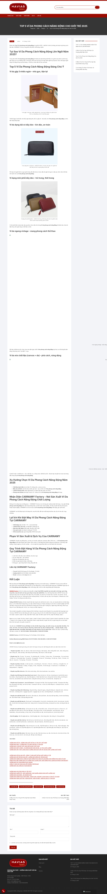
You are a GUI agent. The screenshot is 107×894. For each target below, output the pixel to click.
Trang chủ (10, 15)
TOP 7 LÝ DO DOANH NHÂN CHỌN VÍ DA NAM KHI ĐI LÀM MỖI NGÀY (86, 45)
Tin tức (11, 41)
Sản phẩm (26, 15)
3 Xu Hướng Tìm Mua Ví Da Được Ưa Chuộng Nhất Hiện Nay (85, 68)
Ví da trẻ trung (60, 786)
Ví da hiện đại (14, 786)
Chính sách (41, 863)
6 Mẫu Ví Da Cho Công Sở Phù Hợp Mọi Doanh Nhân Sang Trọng (23, 798)
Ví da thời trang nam (49, 786)
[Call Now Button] (3, 891)
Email (42, 829)
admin (18, 41)
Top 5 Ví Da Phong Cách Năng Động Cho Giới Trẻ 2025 (86, 57)
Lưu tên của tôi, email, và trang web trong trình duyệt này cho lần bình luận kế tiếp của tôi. (33, 842)
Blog (33, 15)
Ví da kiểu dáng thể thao (26, 786)
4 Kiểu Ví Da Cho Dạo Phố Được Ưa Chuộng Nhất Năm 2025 (55, 798)
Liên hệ (39, 15)
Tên (11, 829)
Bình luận (12, 815)
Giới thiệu (18, 15)
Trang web (12, 836)
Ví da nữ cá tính (38, 786)
